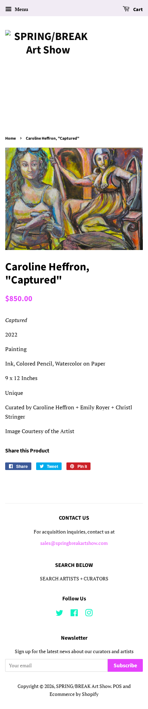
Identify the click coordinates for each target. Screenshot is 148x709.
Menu (20, 9)
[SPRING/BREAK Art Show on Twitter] (59, 614)
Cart (137, 9)
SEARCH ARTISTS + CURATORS (74, 579)
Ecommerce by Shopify (74, 694)
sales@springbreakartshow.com (74, 543)
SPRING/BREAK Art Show (83, 686)
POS (117, 686)
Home (10, 138)
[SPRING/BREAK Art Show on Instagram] (89, 614)
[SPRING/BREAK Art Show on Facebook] (74, 614)
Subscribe (125, 665)
